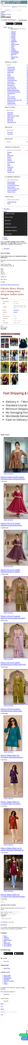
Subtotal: (3, 15)
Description (6, 248)
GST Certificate (8, 944)
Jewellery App (10, 172)
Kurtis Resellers (11, 183)
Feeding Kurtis (11, 67)
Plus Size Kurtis (11, 83)
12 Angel (13, 34)
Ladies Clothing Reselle (12, 180)
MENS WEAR (10, 110)
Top (8, 95)
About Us (6, 937)
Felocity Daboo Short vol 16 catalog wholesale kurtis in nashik (12, 757)
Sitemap (6, 983)
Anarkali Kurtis (11, 93)
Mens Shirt (10, 114)
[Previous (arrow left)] (1, 902)
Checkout (8, 17)
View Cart (3, 17)
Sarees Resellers (11, 182)
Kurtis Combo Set (11, 88)
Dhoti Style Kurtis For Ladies (14, 100)
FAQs (5, 982)
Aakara (13, 45)
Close (9, 14)
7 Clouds (13, 38)
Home (5, 27)
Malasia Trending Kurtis (13, 90)
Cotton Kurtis (10, 70)
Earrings (9, 159)
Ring (8, 154)
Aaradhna (13, 50)
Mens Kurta (10, 112)
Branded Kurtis (11, 101)
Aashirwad (13, 54)
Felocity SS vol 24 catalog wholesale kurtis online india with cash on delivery (13, 664)
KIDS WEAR (10, 130)
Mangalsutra (10, 155)
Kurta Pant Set (10, 78)
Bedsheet (9, 141)
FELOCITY (16, 310)
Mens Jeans (10, 119)
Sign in (13, 2)
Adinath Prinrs (14, 57)
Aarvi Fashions (15, 51)
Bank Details (7, 943)
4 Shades (13, 36)
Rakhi (8, 165)
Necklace (9, 160)
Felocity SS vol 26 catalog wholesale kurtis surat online (11, 524)
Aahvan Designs (15, 44)
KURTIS (9, 65)
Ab (12, 55)
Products (6, 239)
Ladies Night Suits (11, 202)
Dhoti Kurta (10, 120)
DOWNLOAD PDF (7, 336)
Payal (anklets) (11, 162)
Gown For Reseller (12, 190)
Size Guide (3, 328)
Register (18, 2)
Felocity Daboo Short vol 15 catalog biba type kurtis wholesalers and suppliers (10, 803)
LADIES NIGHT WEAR (13, 199)
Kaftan (9, 75)
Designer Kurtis (11, 69)
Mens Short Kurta (11, 122)
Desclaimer (6, 979)
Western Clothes (11, 192)
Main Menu (6, 208)
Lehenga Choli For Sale (13, 188)
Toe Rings (9, 168)
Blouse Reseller (11, 187)
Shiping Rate (7, 968)
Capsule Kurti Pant (12, 80)
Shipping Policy (8, 978)
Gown (8, 73)
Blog (5, 941)
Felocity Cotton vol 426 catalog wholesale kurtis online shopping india (13, 479)
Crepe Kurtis (10, 82)
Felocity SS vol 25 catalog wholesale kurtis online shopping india (13, 618)
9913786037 (4, 924)
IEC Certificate (7, 945)
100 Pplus (13, 31)
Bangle (9, 157)
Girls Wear (10, 134)
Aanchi (13, 48)
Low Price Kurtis (11, 87)
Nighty (9, 203)
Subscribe (3, 915)
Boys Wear (10, 132)
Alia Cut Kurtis (11, 96)
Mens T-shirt (10, 117)
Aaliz (12, 47)
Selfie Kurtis (10, 72)
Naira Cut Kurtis (11, 98)
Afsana (13, 58)
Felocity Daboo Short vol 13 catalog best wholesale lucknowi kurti (14, 896)
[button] (14, 1043)
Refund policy (7, 976)
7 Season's (13, 40)
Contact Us (8, 2)
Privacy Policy (7, 975)
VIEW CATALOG (8, 473)
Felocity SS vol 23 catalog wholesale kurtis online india (11, 710)
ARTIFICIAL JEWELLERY (14, 150)
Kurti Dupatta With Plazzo (13, 91)
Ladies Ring (10, 167)
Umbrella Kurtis (11, 103)
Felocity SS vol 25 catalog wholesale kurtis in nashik (10, 570)
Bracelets (9, 152)
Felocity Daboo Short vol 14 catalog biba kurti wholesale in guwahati (12, 850)
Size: (2, 326)
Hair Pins (9, 170)
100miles (13, 33)
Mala (8, 163)
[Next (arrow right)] (2, 902)
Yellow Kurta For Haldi (13, 115)
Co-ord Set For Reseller (13, 185)
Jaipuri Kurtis (10, 77)
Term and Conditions (9, 981)
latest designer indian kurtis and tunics (10, 284)
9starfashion (14, 41)
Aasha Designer (15, 52)
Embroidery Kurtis (11, 105)
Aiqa (12, 59)
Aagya (12, 43)
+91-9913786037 (6, 1)
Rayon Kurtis (10, 85)
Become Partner (8, 940)
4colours (13, 37)
